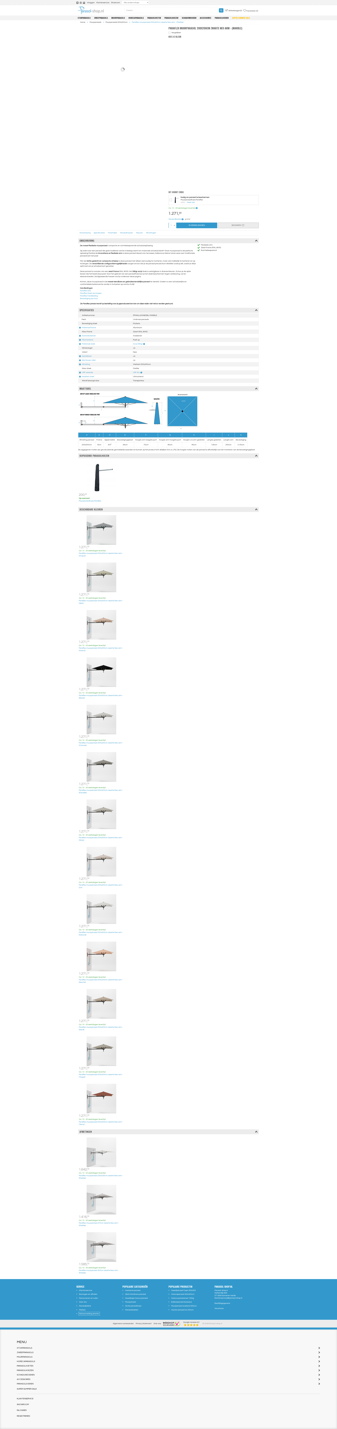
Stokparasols (84, 17)
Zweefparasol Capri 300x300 (183, 1290)
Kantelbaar (87, 356)
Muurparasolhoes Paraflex (90, 501)
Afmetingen (151, 233)
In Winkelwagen (197, 225)
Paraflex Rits (85, 291)
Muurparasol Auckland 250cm (184, 1306)
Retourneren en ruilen (88, 1298)
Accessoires (205, 17)
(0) (235, 11)
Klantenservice (102, 3)
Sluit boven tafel (89, 360)
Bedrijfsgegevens (222, 1303)
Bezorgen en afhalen (88, 1294)
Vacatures (219, 1308)
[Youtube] (77, 3)
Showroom (115, 3)
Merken (82, 1310)
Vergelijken (176, 33)
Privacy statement (144, 1323)
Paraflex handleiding (89, 296)
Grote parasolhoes (133, 1306)
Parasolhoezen (171, 17)
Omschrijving (85, 233)
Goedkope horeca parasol (136, 1298)
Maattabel (112, 233)
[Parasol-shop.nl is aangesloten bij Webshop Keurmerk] (171, 1323)
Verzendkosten (175, 219)
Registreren (23, 1416)
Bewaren (237, 225)
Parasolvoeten (154, 17)
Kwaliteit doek (88, 376)
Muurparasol (130, 1302)
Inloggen (91, 3)
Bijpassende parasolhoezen (94, 455)
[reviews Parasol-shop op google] (191, 1325)
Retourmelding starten (89, 1314)
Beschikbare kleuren (91, 509)
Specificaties (99, 233)
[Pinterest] (81, 3)
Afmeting (86, 364)
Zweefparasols (101, 17)
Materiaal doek (88, 344)
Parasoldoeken (222, 17)
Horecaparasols (136, 17)
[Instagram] (84, 3)
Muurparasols (118, 17)
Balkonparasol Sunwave (181, 1302)
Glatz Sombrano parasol (135, 1294)
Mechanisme (87, 340)
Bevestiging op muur (89, 298)
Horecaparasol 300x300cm (182, 1294)
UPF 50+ (136, 372)
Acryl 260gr (138, 344)
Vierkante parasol (132, 1290)
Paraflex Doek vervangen (91, 293)
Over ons (83, 1302)
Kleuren (139, 233)
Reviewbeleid (85, 1306)
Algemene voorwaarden (123, 1323)
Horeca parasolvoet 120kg (182, 1298)
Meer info (191, 202)
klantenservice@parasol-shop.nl (228, 1298)
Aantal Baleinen (89, 336)
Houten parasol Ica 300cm (182, 1310)
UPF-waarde (87, 372)
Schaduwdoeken (189, 17)
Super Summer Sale (241, 17)
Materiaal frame (89, 328)
